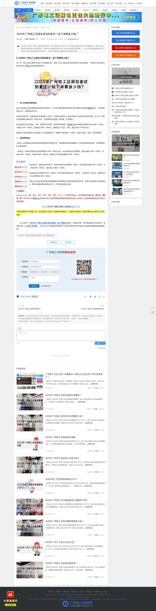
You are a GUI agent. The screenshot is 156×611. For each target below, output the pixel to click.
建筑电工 (91, 108)
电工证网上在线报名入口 (125, 47)
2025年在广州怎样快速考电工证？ (61, 479)
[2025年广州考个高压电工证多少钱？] (29, 465)
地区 (19, 10)
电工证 (32, 57)
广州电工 (29, 10)
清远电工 (95, 10)
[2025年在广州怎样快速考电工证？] (29, 486)
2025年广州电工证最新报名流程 (92, 309)
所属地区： (24, 272)
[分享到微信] (90, 296)
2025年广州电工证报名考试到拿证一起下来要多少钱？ (50, 223)
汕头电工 (105, 10)
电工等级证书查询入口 (125, 40)
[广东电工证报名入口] (78, 22)
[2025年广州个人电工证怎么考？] (29, 549)
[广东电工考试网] (25, 4)
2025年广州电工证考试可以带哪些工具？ (64, 416)
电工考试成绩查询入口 (125, 33)
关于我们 (51, 592)
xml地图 (139, 3)
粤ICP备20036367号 (105, 595)
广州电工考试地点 (120, 106)
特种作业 (85, 3)
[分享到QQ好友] (99, 296)
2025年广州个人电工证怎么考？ (60, 542)
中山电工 (86, 10)
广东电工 (35, 27)
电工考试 (66, 3)
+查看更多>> (133, 10)
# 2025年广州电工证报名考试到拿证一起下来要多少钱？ (36, 235)
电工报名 (57, 3)
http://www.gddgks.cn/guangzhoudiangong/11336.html (50, 321)
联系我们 (58, 592)
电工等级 (93, 3)
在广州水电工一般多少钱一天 (124, 103)
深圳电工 (38, 10)
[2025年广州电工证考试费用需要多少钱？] (29, 528)
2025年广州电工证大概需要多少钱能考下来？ (66, 500)
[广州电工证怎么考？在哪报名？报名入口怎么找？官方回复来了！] (29, 381)
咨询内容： (25, 277)
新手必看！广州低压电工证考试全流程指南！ (127, 117)
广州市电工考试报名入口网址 (124, 92)
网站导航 (131, 3)
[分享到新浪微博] (95, 296)
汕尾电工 (124, 10)
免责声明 (74, 592)
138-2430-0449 (77, 597)
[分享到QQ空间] (104, 296)
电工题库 (101, 3)
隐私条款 (66, 592)
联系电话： (25, 267)
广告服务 (81, 592)
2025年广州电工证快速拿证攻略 (60, 437)
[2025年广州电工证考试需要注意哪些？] (29, 402)
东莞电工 (48, 10)
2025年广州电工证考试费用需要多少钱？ (64, 521)
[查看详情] (94, 384)
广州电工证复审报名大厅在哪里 (124, 99)
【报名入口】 (21, 167)
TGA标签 (96, 592)
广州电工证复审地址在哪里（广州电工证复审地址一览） (127, 111)
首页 (42, 3)
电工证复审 (75, 3)
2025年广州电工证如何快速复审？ (61, 563)
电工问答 (118, 3)
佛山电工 (57, 10)
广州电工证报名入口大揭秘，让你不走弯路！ (127, 123)
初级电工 (70, 124)
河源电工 (115, 10)
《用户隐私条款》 (46, 286)
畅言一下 (100, 343)
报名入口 (36, 198)
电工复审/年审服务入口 (126, 55)
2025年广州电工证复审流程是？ (29, 309)
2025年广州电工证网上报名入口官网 (126, 95)
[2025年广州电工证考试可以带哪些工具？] (29, 423)
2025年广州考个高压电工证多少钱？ (62, 458)
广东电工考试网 (25, 27)
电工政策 (49, 3)
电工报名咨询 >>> (73, 39)
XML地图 (86, 597)
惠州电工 (76, 10)
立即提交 (34, 286)
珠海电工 (67, 10)
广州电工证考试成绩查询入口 (124, 88)
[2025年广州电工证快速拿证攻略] (29, 444)
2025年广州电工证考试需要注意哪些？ (63, 395)
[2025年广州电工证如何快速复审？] (29, 570)
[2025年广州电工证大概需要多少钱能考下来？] (29, 507)
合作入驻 (104, 592)
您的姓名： (25, 261)
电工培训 (110, 3)
